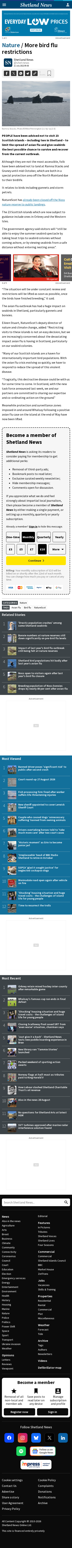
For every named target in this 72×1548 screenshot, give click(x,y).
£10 (42, 549)
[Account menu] (68, 5)
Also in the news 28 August (34, 1100)
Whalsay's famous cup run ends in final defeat (42, 1000)
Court (5, 1265)
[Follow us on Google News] (43, 1451)
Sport (5, 1335)
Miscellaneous (46, 1318)
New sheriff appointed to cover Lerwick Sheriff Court (41, 806)
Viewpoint (7, 1368)
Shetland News (23, 59)
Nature (11, 45)
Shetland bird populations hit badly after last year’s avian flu (42, 662)
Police (5, 1317)
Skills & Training (47, 1289)
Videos (42, 1361)
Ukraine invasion (11, 1344)
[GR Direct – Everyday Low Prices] (36, 23)
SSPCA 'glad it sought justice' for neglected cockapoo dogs (38, 869)
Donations (45, 1491)
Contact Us (9, 1486)
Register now (19, 1412)
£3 (10, 549)
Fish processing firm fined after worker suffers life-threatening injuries (41, 793)
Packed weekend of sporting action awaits (39, 1063)
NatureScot (40, 607)
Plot (40, 1314)
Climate (6, 1243)
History (6, 1300)
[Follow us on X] (49, 1438)
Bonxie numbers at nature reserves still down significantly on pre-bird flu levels (42, 637)
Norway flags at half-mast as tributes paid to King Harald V (41, 1076)
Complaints (46, 1486)
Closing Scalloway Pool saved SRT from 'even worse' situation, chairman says (42, 1025)
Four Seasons (46, 1245)
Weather (7, 1348)
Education (7, 1269)
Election (6, 1273)
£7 (31, 549)
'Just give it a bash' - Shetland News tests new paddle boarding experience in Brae (42, 1039)
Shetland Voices (47, 1236)
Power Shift (8, 1326)
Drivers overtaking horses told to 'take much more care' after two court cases (41, 831)
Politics (6, 1322)
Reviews (7, 1364)
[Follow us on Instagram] (22, 1438)
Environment (9, 1291)
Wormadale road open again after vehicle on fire (42, 881)
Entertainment (10, 1287)
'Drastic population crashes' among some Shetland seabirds (40, 624)
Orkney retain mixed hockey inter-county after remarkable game (42, 988)
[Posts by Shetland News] (8, 62)
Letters (6, 1359)
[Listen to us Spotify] (21, 1451)
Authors (42, 1349)
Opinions (8, 1355)
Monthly (28, 537)
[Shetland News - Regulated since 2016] (36, 1464)
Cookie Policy (47, 1480)
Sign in (52, 1412)
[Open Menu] (4, 5)
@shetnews (21, 63)
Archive (43, 1341)
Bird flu (27, 607)
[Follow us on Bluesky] (36, 1438)
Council (6, 1260)
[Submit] (65, 1202)
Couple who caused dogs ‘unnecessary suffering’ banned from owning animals (42, 818)
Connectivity (9, 1252)
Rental (41, 1305)
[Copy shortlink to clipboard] (35, 73)
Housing (6, 1304)
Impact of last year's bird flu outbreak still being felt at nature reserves (41, 649)
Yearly (59, 537)
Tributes (42, 1231)
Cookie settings (12, 1480)
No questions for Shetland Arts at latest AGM (42, 1114)
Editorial (42, 1216)
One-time (13, 537)
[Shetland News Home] (36, 7)
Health (5, 1295)
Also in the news (11, 1221)
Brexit (5, 1234)
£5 (21, 549)
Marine (6, 1309)
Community (8, 1247)
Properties (45, 1296)
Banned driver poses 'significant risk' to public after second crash (42, 768)
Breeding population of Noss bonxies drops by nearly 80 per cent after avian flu (43, 687)
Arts (4, 1230)
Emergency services (14, 1278)
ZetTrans (43, 1273)
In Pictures (44, 1227)
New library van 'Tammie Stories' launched (38, 1051)
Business (7, 1238)
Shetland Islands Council (52, 1260)
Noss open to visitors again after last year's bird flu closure (40, 674)
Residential (44, 1300)
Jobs (41, 1280)
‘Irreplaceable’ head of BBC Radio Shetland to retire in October (38, 856)
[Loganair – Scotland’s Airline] (36, 267)
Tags (40, 1345)
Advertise (8, 1491)
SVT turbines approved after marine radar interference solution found (43, 1126)
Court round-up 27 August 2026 (36, 779)
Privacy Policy (11, 1509)
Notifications (47, 1497)
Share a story (10, 1497)
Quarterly (43, 537)
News (5, 1216)
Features (44, 1223)
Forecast (43, 1329)
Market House (46, 1269)
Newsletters (45, 1354)
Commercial (46, 1252)
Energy (6, 1282)
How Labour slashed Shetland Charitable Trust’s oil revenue (42, 1088)
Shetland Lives (46, 1240)
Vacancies (44, 1285)
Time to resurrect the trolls (34, 905)
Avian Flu (16, 607)
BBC (40, 1265)
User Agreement (12, 1503)
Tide (40, 1334)
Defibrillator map (49, 1367)
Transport (7, 1339)
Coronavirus (9, 1256)
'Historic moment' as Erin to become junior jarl (40, 844)
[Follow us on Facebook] (9, 1438)
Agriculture (8, 1225)
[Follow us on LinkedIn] (63, 1438)
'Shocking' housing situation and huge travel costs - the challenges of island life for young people (41, 895)
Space (5, 1331)
